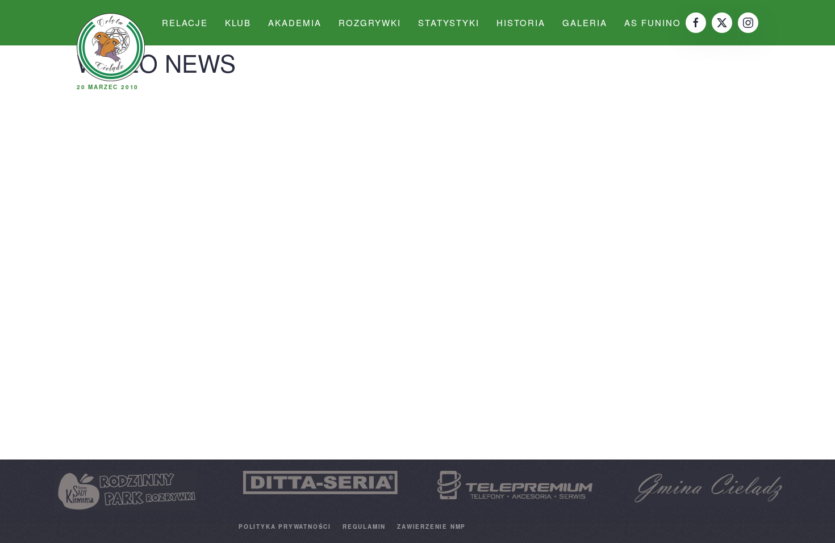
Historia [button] (520, 22)
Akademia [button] (295, 22)
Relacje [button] (185, 22)
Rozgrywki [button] (370, 22)
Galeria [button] (584, 22)
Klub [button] (238, 22)
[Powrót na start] (111, 47)
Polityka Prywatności (285, 527)
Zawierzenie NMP (431, 527)
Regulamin (364, 527)
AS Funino (652, 22)
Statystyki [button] (448, 22)
